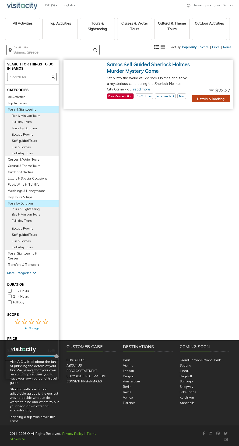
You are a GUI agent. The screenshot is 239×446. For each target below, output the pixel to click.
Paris (126, 360)
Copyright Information (86, 376)
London (128, 371)
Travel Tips (202, 5)
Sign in (228, 5)
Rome (127, 392)
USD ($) (50, 5)
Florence (129, 403)
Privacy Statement (82, 371)
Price (216, 47)
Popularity (189, 47)
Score (204, 47)
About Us (74, 365)
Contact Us (76, 360)
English (68, 5)
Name (227, 47)
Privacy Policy (72, 434)
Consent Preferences (84, 381)
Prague (128, 376)
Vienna (128, 365)
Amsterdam (131, 381)
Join (217, 5)
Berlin (127, 386)
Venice (128, 397)
